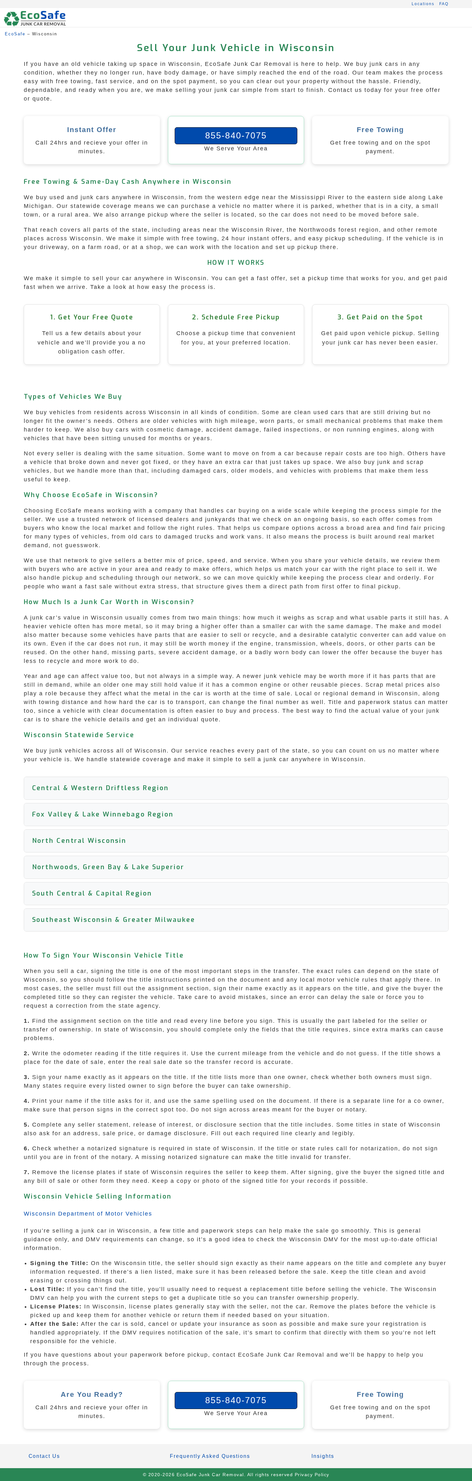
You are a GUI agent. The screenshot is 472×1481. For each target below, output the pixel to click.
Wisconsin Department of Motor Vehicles (88, 1213)
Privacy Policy (312, 1474)
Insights (322, 1456)
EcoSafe (15, 33)
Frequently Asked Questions (210, 1456)
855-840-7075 (236, 135)
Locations (423, 4)
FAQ (444, 4)
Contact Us (44, 1456)
